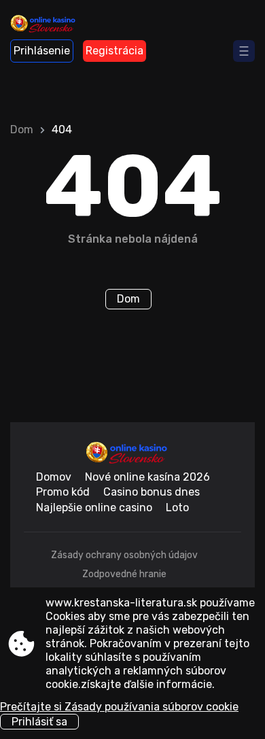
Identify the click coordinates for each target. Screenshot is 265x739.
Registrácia (114, 50)
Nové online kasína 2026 (147, 476)
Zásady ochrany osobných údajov (124, 555)
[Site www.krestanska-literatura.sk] (48, 25)
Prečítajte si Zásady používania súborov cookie (119, 706)
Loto (177, 507)
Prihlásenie (42, 50)
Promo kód (63, 491)
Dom (21, 129)
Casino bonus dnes (151, 491)
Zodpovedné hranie (124, 574)
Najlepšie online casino (94, 507)
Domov (53, 476)
